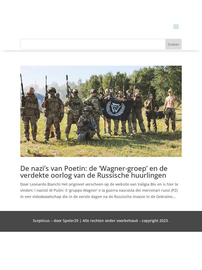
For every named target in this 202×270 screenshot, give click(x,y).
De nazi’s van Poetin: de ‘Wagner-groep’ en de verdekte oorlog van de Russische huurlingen (94, 171)
